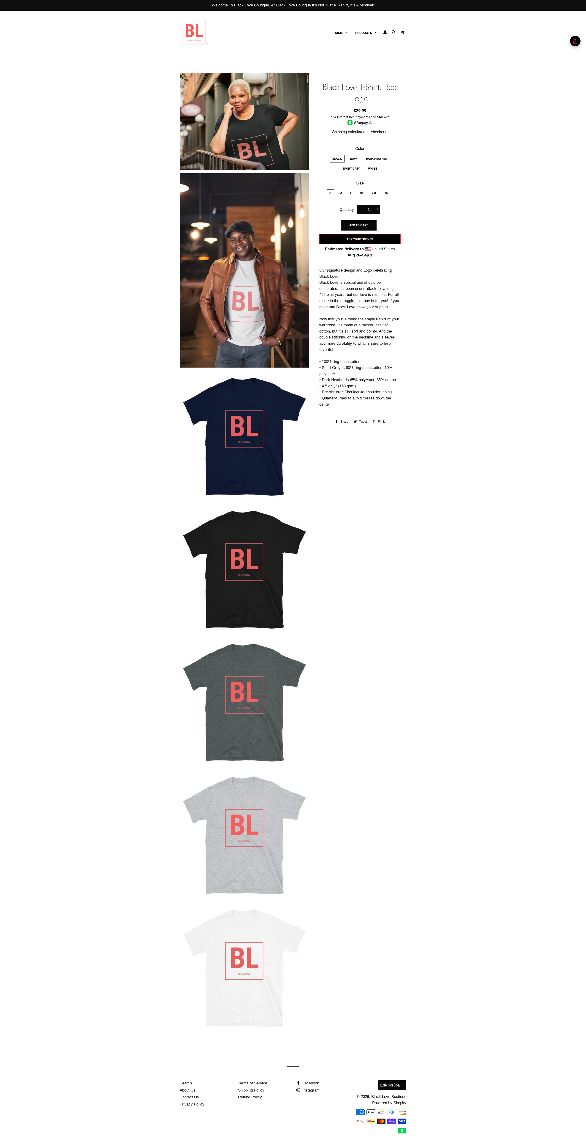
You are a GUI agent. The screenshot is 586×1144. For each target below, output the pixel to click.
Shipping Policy (251, 1090)
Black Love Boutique (388, 1096)
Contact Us (189, 1097)
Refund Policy (250, 1097)
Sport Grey (351, 168)
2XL (374, 193)
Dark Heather (376, 158)
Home (338, 33)
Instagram (310, 1090)
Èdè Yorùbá (390, 1085)
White (372, 168)
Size (360, 183)
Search (186, 1083)
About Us (187, 1090)
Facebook (310, 1083)
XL (362, 193)
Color (359, 148)
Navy (354, 158)
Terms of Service (252, 1083)
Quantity (346, 209)
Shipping (339, 132)
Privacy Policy (192, 1104)
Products (364, 33)
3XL (387, 193)
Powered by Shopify (389, 1103)
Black (337, 158)
